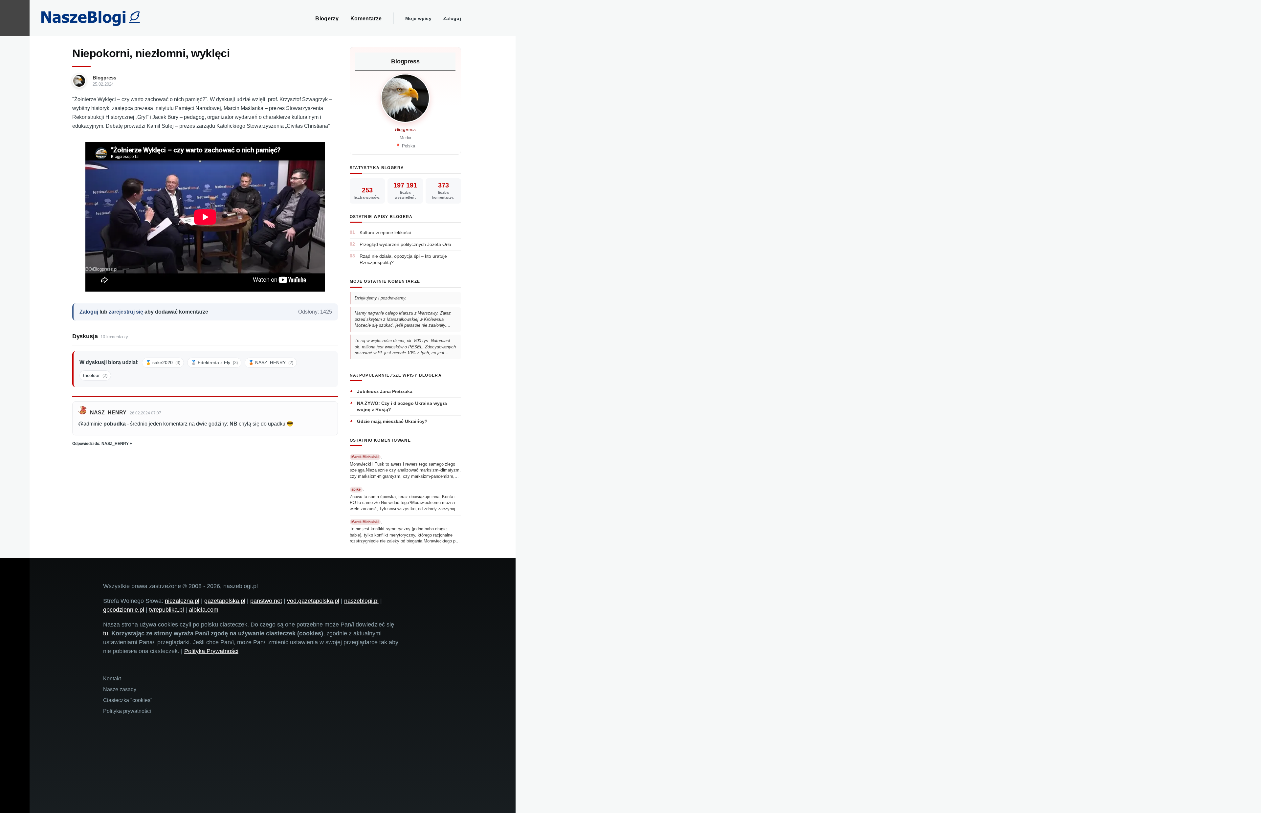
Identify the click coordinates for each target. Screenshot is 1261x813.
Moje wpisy (418, 18)
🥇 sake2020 (162, 362)
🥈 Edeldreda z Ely (214, 362)
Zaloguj (452, 18)
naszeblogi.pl (361, 601)
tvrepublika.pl (166, 609)
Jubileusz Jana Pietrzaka (384, 391)
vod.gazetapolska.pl (313, 601)
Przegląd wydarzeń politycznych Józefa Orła (405, 244)
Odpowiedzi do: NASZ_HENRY (100, 443)
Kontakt (112, 678)
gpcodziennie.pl (123, 609)
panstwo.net (266, 601)
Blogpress (104, 77)
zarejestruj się (126, 312)
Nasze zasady (119, 689)
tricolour (95, 375)
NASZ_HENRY (108, 412)
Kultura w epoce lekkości (385, 232)
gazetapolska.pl (224, 601)
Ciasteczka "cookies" (127, 700)
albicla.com (203, 609)
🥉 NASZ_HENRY (270, 362)
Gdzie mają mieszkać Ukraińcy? (392, 421)
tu (105, 633)
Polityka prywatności (127, 711)
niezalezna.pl (182, 601)
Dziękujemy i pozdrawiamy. (381, 298)
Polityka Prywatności (211, 651)
